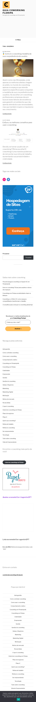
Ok (18, 699)
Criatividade (6, 370)
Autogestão (6, 349)
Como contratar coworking (11, 352)
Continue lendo (7, 114)
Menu (19, 40)
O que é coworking (8, 406)
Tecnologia (6, 435)
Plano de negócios (8, 413)
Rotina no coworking (9, 428)
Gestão (5, 378)
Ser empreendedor (8, 431)
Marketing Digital (8, 392)
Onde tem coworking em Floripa (12, 410)
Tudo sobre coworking (9, 438)
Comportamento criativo (10, 360)
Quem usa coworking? (9, 420)
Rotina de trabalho (8, 424)
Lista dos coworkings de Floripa (14, 462)
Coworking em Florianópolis (11, 363)
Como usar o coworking (10, 356)
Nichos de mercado (8, 399)
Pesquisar (6, 253)
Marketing (6, 388)
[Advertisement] (18, 26)
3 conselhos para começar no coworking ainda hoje (18, 305)
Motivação (6, 395)
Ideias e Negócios (8, 385)
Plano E (5, 417)
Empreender (6, 374)
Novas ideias (6, 403)
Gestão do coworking (9, 381)
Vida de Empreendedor (10, 442)
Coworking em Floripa (9, 367)
